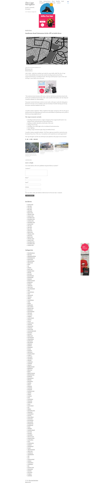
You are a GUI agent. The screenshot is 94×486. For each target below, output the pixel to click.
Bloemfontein (30, 275)
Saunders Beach (31, 430)
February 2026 (30, 214)
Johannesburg (30, 339)
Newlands (29, 389)
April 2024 (29, 235)
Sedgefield (29, 435)
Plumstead (29, 412)
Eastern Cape (30, 308)
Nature (29, 384)
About (53, 1)
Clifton (29, 298)
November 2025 (31, 219)
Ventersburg (30, 462)
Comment (28, 168)
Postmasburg (30, 413)
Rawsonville (30, 422)
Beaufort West (30, 270)
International (30, 337)
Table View (30, 451)
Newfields (29, 387)
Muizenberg (30, 381)
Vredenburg (30, 464)
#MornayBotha (30, 261)
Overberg (29, 396)
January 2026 (30, 216)
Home (40, 1)
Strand (29, 448)
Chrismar (29, 296)
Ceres (28, 293)
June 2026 (29, 207)
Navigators (42, 3)
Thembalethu (30, 454)
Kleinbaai (29, 345)
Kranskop (29, 350)
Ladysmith (29, 357)
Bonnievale (30, 282)
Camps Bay (29, 285)
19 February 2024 (29, 69)
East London (30, 306)
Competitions (30, 300)
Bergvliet (29, 274)
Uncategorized (30, 459)
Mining (29, 371)
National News (47, 1)
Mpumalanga (30, 378)
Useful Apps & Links (50, 3)
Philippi (29, 409)
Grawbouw (29, 327)
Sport (28, 441)
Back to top (28, 482)
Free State (29, 314)
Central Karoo (30, 292)
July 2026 (29, 206)
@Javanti (29, 254)
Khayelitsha (30, 342)
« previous (27, 159)
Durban (29, 303)
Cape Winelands (31, 288)
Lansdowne (30, 361)
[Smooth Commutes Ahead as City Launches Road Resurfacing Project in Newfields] (47, 146)
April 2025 (29, 230)
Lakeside (29, 360)
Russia (28, 426)
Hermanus (29, 332)
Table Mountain (31, 449)
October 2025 (30, 220)
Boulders (29, 283)
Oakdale (29, 392)
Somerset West (30, 438)
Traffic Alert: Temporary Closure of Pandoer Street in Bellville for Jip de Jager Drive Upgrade (61, 149)
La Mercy (29, 355)
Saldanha (29, 428)
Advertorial (30, 262)
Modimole (29, 376)
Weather (58, 1)
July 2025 (29, 225)
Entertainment (30, 311)
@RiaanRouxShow (31, 256)
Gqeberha (29, 324)
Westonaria (30, 469)
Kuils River (28, 30)
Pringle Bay (30, 418)
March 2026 (30, 212)
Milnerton (29, 370)
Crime (28, 301)
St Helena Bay (30, 443)
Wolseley (29, 470)
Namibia (29, 383)
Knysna (29, 348)
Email (27, 182)
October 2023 (30, 245)
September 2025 (31, 222)
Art (28, 266)
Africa (28, 264)
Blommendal (30, 277)
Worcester (29, 472)
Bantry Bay (30, 269)
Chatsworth (30, 295)
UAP (28, 456)
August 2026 (30, 204)
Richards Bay (30, 423)
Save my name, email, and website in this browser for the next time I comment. (43, 192)
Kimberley (29, 344)
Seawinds (29, 433)
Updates (29, 461)
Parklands (29, 402)
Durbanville (30, 305)
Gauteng (29, 319)
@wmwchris (30, 259)
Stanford (29, 444)
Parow (28, 404)
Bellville (29, 272)
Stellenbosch (30, 446)
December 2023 (30, 242)
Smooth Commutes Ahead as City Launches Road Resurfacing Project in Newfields (47, 151)
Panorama (29, 400)
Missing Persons (31, 373)
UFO (28, 457)
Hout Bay (29, 334)
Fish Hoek (29, 313)
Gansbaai (29, 316)
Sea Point (29, 431)
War (28, 465)
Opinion (29, 394)
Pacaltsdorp (30, 399)
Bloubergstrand (31, 280)
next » (30, 159)
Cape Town (30, 287)
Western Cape (30, 467)
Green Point (30, 329)
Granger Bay (30, 326)
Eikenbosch (30, 309)
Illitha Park (30, 335)
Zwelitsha (29, 475)
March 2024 (30, 237)
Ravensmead (30, 420)
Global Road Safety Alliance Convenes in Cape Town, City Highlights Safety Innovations (31, 154)
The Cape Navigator (30, 4)
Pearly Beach (30, 405)
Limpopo (29, 365)
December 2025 (30, 217)
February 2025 (30, 233)
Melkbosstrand (30, 366)
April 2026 (29, 211)
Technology (30, 452)
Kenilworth (30, 340)
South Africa (30, 439)
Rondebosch (30, 425)
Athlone (29, 267)
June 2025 (29, 227)
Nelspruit (29, 386)
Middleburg (30, 368)
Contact (58, 3)
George (29, 321)
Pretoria (29, 415)
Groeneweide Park (31, 331)
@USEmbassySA (31, 257)
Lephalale (29, 363)
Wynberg (29, 474)
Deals (62, 1)
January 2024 (30, 240)
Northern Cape (30, 391)
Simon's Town (30, 436)
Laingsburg (30, 358)
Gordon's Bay (30, 322)
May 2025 (29, 229)
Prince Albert (30, 417)
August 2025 (30, 224)
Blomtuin (29, 279)
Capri (28, 290)
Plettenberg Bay (31, 410)
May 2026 (29, 209)
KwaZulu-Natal (30, 353)
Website (27, 187)
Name (27, 177)
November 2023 (31, 243)
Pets (28, 407)
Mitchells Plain (30, 374)
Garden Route (30, 318)
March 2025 (30, 232)
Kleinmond (29, 347)
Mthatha (29, 379)
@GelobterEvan (31, 253)
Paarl (28, 397)
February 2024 (30, 238)
